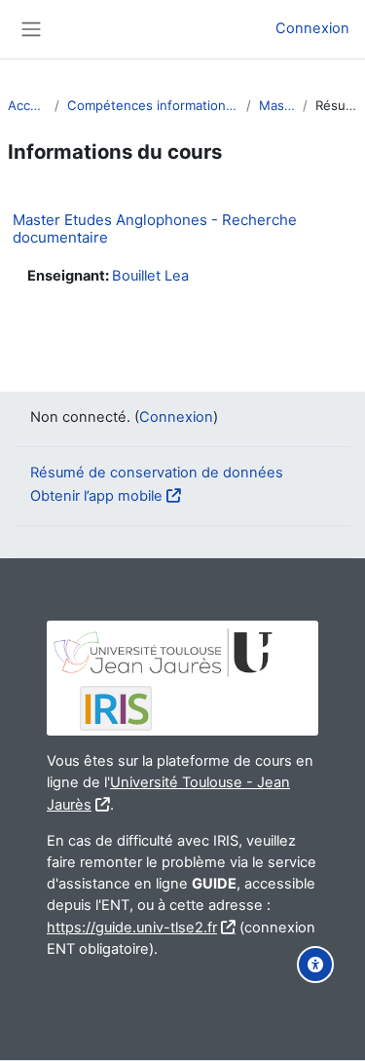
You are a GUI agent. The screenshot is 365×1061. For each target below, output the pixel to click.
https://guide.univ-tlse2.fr (132, 927)
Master (277, 105)
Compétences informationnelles (152, 105)
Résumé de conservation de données (156, 472)
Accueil (27, 105)
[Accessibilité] (315, 964)
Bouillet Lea (150, 275)
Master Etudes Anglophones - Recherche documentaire (155, 228)
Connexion (312, 28)
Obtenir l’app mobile (96, 496)
